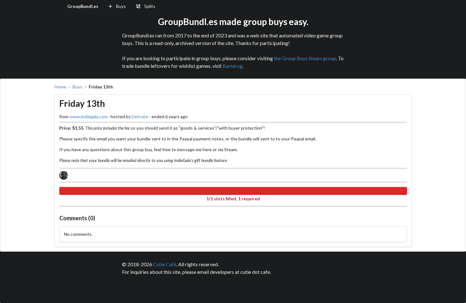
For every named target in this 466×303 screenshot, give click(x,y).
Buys (77, 87)
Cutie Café (164, 264)
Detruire (140, 116)
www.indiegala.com (88, 116)
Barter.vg (233, 66)
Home (60, 87)
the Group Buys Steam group (305, 58)
